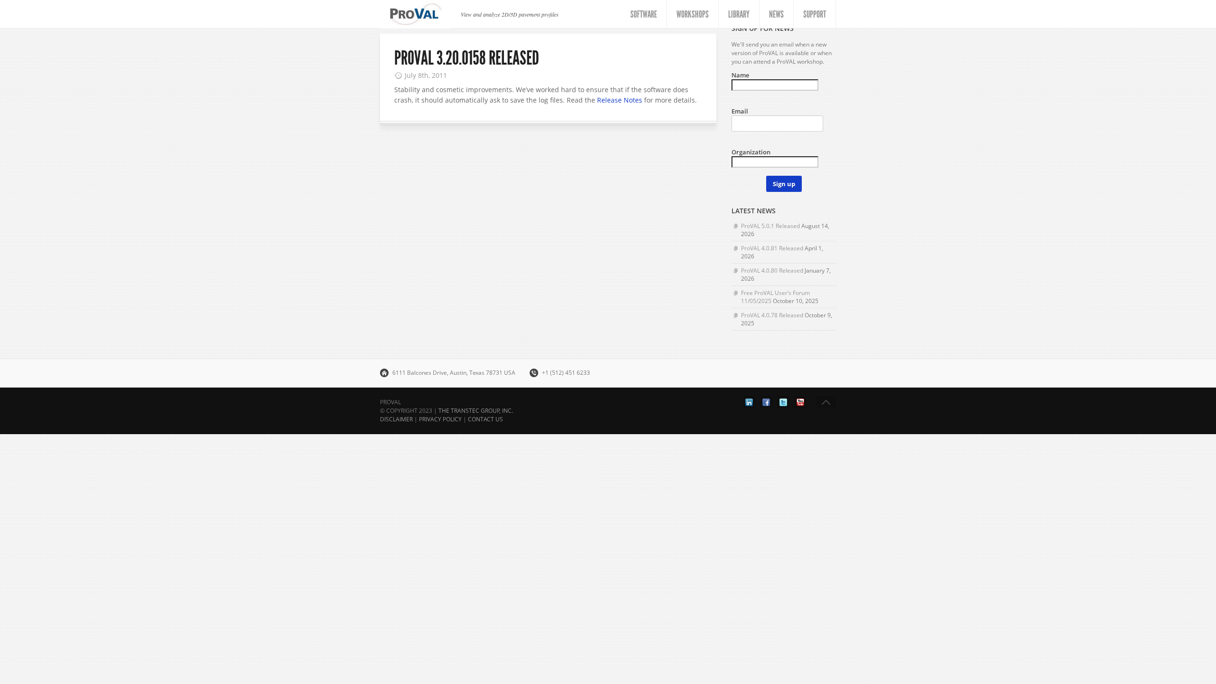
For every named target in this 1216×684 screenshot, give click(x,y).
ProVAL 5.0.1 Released (770, 226)
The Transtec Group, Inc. (475, 411)
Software (643, 14)
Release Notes (619, 99)
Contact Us (485, 419)
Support (814, 14)
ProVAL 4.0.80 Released (772, 270)
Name (740, 75)
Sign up (784, 184)
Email (740, 111)
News (776, 14)
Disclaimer (396, 419)
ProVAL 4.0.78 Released (772, 315)
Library (739, 14)
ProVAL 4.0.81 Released (772, 248)
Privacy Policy (440, 419)
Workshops (692, 14)
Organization (751, 152)
